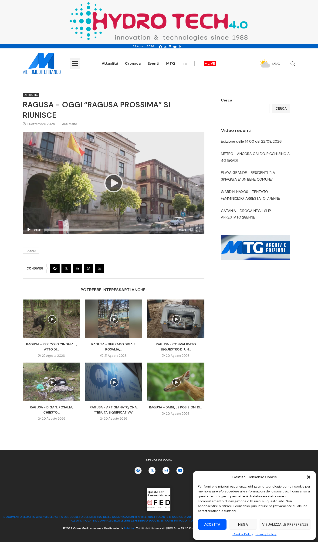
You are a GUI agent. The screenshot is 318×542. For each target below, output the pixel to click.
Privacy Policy (266, 534)
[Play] (113, 183)
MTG (170, 63)
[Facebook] (160, 46)
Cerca (226, 100)
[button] (308, 477)
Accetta (212, 524)
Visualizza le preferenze (285, 524)
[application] (113, 183)
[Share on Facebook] (55, 268)
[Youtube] (175, 46)
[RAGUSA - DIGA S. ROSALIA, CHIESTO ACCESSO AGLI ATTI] (51, 382)
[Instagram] (170, 46)
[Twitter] (165, 46)
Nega (243, 524)
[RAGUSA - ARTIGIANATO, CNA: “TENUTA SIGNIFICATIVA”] (113, 382)
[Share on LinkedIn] (77, 268)
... (185, 61)
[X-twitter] (152, 470)
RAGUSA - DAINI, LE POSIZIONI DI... (175, 407)
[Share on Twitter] (66, 268)
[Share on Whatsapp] (88, 268)
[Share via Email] (99, 268)
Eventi (153, 63)
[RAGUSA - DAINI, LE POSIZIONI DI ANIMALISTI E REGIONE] (175, 382)
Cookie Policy (243, 534)
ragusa (31, 250)
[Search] (293, 63)
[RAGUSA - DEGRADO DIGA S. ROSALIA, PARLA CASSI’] (113, 319)
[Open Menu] (75, 63)
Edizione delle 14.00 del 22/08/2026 (251, 141)
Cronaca (133, 63)
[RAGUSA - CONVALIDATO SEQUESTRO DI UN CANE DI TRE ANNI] (175, 319)
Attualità (110, 63)
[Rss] (180, 46)
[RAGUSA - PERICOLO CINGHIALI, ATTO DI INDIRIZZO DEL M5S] (51, 319)
